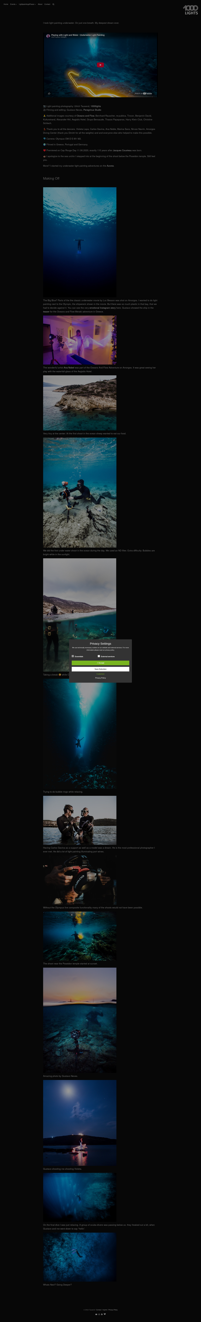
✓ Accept (100, 663)
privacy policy (109, 650)
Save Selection (100, 669)
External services (108, 656)
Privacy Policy (100, 678)
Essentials (79, 656)
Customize (100, 674)
